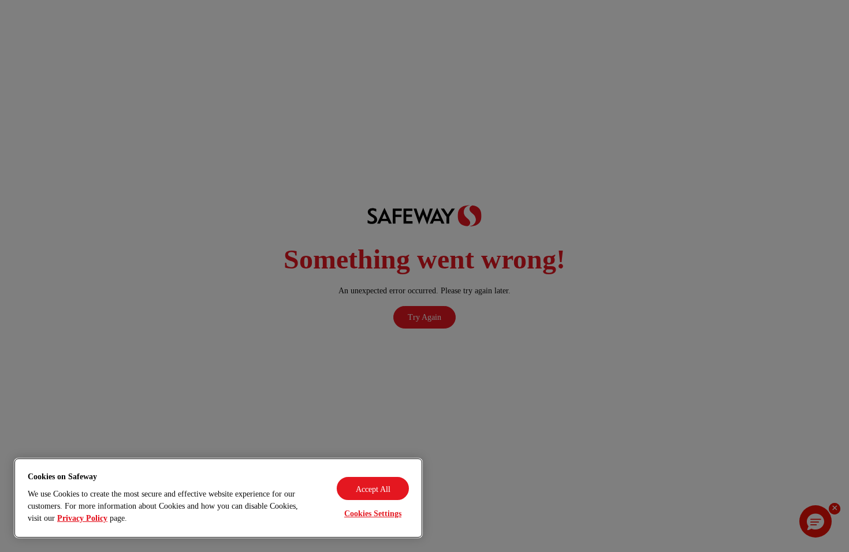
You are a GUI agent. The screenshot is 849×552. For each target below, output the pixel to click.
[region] (218, 498)
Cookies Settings (372, 513)
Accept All (373, 489)
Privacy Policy (82, 518)
